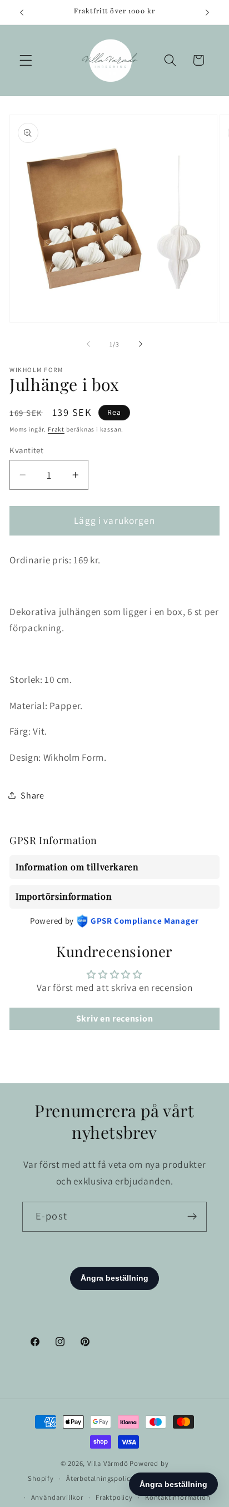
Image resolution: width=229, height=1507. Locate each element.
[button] (26, 60)
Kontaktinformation (178, 1497)
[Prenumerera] (192, 1217)
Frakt (56, 429)
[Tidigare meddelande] (21, 12)
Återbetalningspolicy (100, 1478)
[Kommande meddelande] (207, 12)
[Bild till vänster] (88, 344)
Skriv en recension (114, 1018)
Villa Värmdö (107, 1463)
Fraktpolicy (114, 1497)
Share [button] (32, 795)
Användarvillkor (57, 1497)
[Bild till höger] (140, 344)
